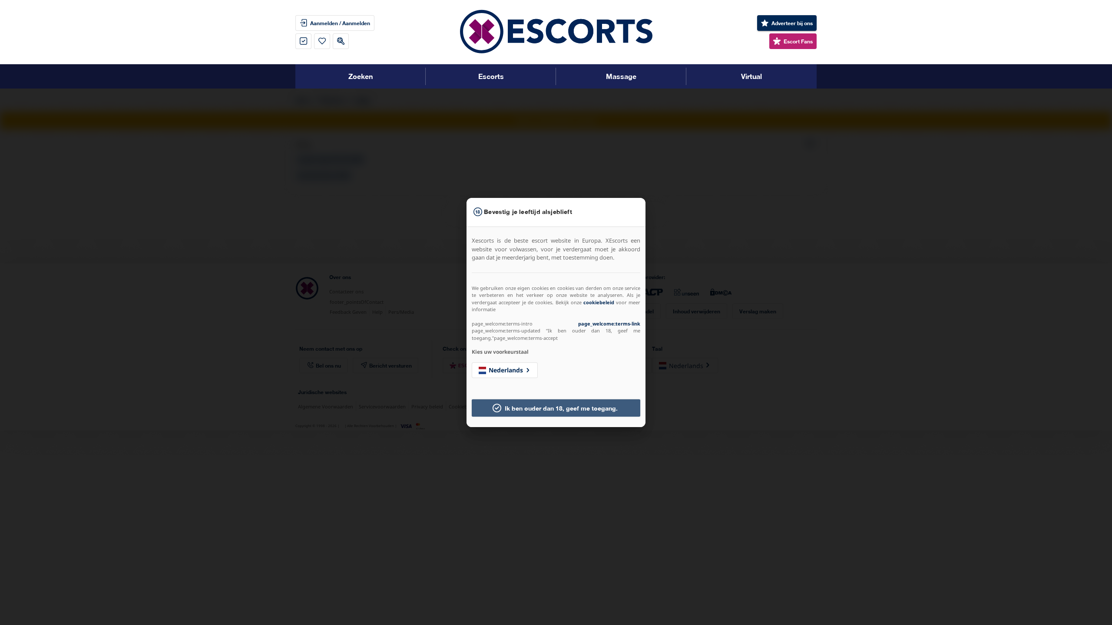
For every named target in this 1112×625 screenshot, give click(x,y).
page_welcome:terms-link (609, 323)
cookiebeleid (598, 302)
